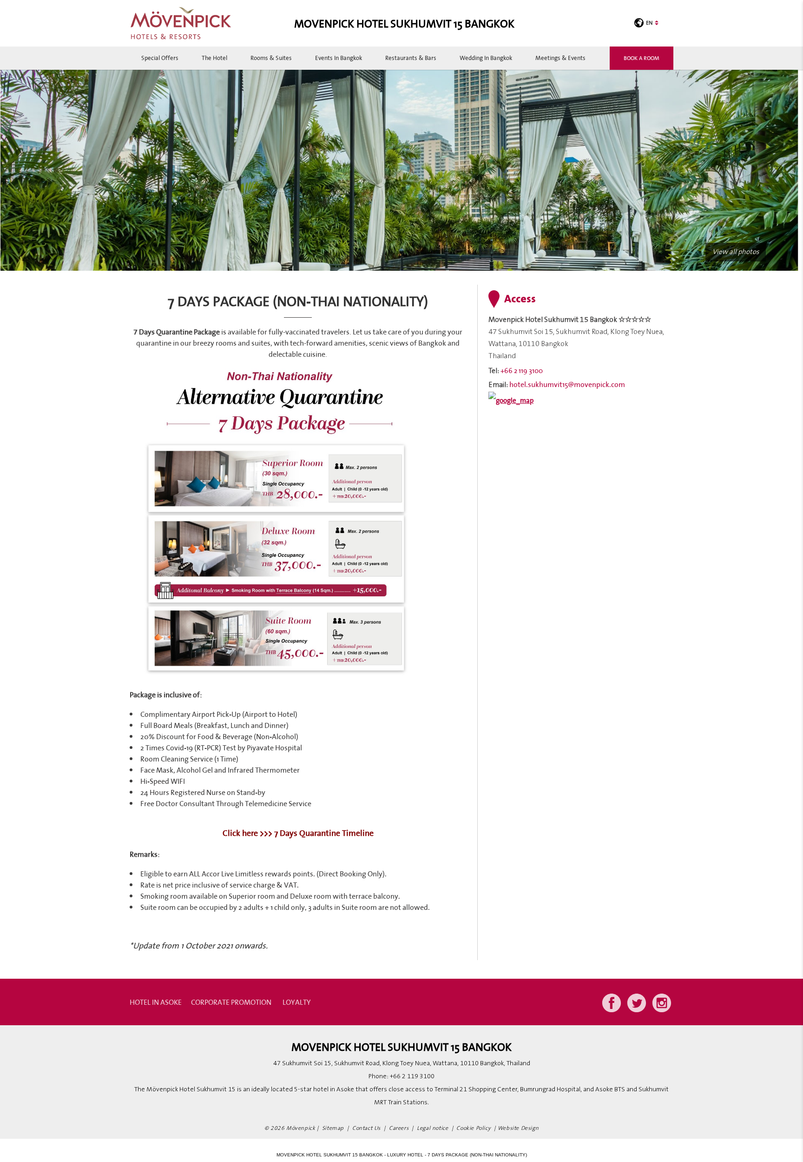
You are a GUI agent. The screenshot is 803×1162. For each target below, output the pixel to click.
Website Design (518, 1128)
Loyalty (297, 1002)
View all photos (735, 252)
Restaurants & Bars (410, 58)
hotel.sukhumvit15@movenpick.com (567, 384)
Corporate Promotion (231, 1002)
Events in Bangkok (338, 58)
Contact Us (366, 1128)
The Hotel (214, 58)
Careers (398, 1128)
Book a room (641, 57)
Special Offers (159, 58)
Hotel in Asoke (156, 1002)
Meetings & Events (560, 58)
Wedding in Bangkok (486, 58)
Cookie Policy (473, 1128)
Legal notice (432, 1128)
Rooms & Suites (271, 58)
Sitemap (333, 1128)
